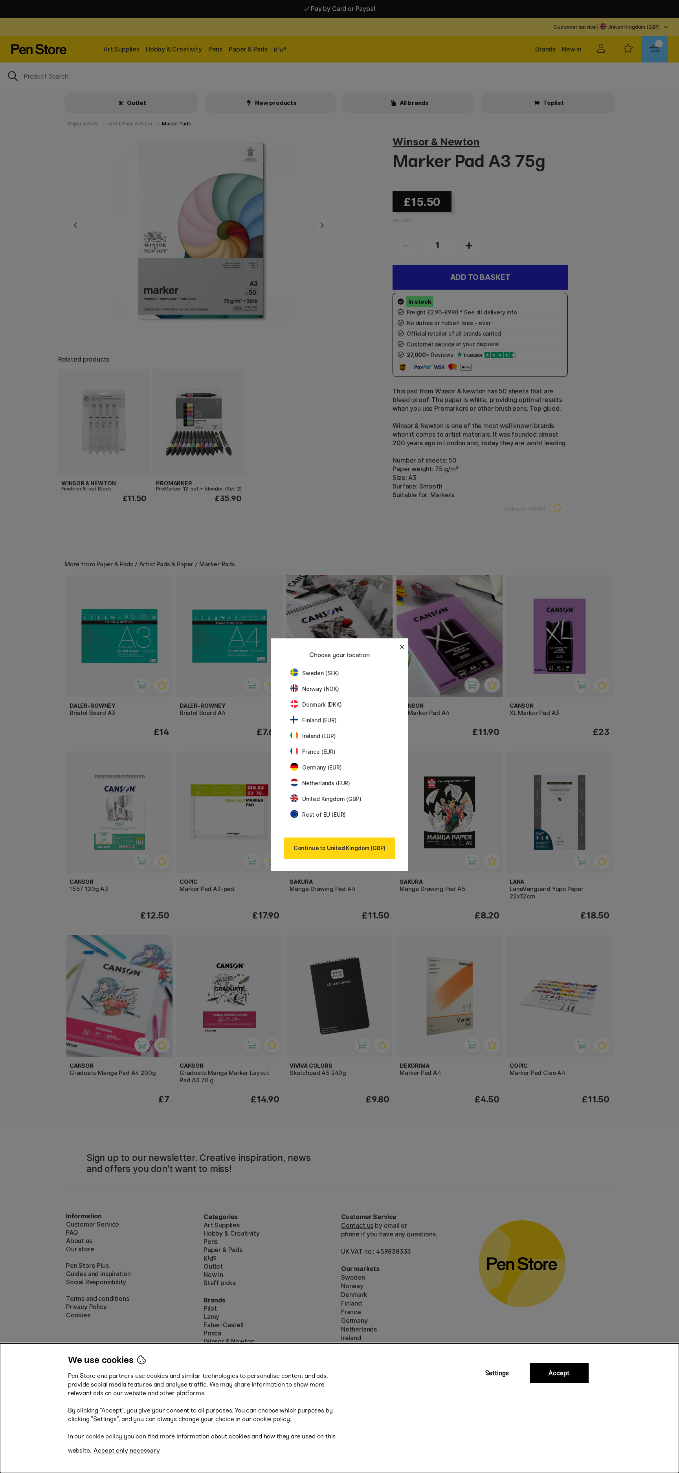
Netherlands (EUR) (326, 783)
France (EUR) (319, 751)
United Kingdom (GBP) (331, 798)
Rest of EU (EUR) (324, 814)
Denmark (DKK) (322, 704)
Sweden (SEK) (320, 673)
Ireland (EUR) (319, 736)
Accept (559, 1373)
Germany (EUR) (322, 767)
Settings (497, 1373)
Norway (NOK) (320, 688)
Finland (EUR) (319, 720)
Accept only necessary (127, 1450)
